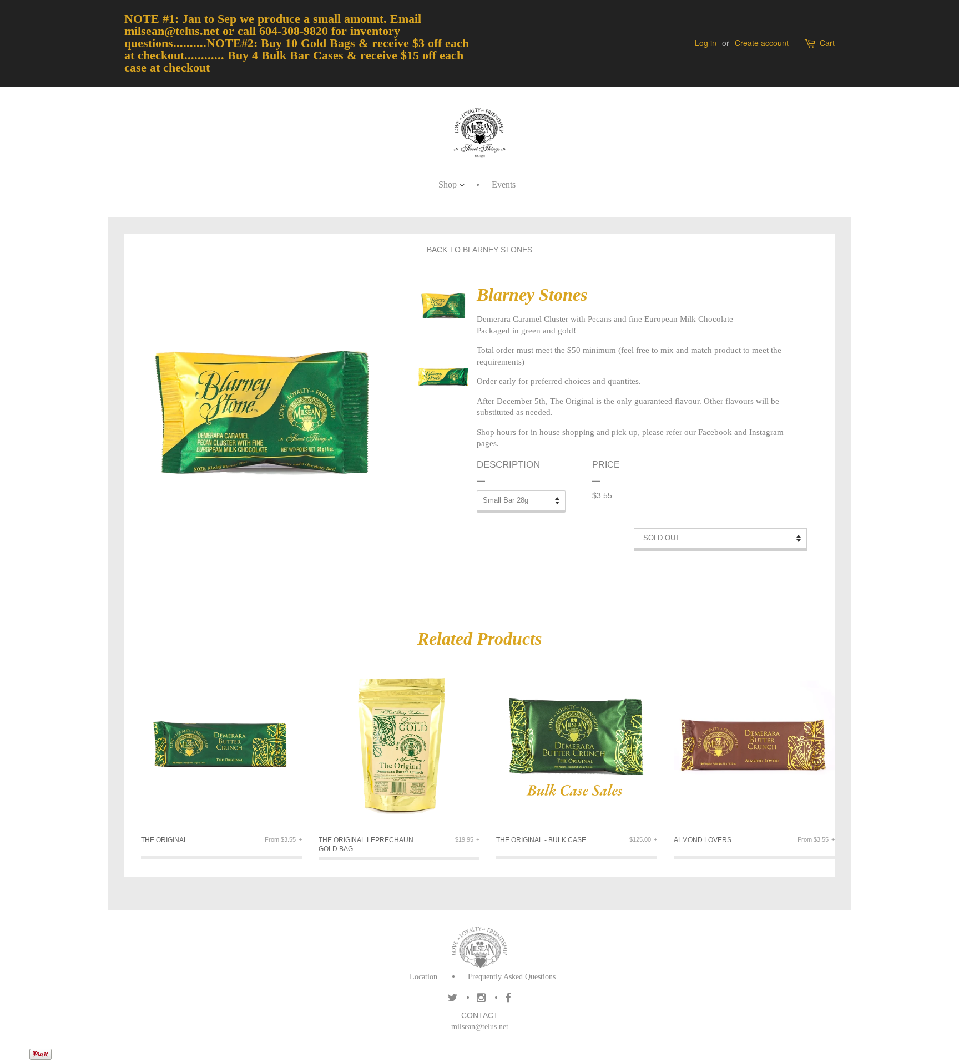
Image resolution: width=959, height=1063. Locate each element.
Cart (827, 43)
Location (423, 977)
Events (504, 184)
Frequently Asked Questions (512, 977)
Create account (762, 42)
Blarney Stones (497, 249)
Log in (705, 42)
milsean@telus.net (479, 1026)
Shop (448, 184)
